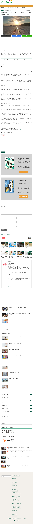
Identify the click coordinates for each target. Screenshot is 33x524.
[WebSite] (9, 285)
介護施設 (14, 496)
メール (2, 220)
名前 (2, 216)
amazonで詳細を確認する (23, 171)
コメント (3, 206)
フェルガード (15, 485)
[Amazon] (9, 286)
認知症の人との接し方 (16, 507)
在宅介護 (8, 7)
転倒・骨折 (14, 514)
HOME (2, 7)
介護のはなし (5, 7)
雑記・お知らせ (5, 416)
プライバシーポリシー (18, 518)
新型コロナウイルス (16, 500)
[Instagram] (22, 285)
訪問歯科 (18, 506)
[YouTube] (26, 285)
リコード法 (14, 492)
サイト (2, 224)
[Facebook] (17, 285)
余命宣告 (19, 496)
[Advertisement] (16, 43)
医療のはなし (5, 408)
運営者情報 (9, 518)
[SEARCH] (7, 4)
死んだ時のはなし (5, 411)
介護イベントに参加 (5, 397)
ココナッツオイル (15, 481)
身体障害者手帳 (15, 513)
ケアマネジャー (15, 478)
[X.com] (13, 285)
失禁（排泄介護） (15, 499)
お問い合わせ (24, 518)
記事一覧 (13, 518)
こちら (19, 129)
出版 (3, 402)
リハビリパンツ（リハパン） (17, 493)
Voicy (14, 475)
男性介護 (14, 503)
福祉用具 (19, 503)
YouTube (18, 475)
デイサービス (15, 482)
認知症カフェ (15, 510)
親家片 (14, 506)
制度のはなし (4, 405)
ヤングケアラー (15, 489)
